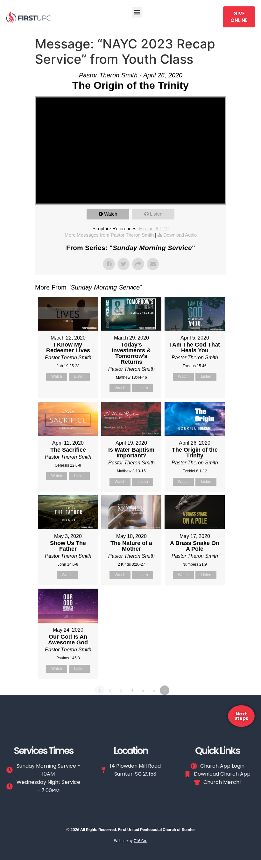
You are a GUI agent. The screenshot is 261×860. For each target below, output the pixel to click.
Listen (156, 214)
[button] (137, 12)
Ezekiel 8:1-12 (154, 228)
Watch (110, 214)
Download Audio (180, 235)
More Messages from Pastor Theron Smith (109, 235)
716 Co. (140, 841)
